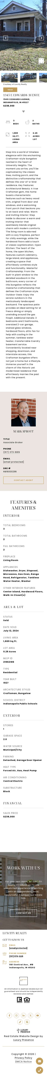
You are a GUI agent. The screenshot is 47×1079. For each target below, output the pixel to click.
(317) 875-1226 (16, 956)
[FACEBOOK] (9, 1015)
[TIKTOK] (20, 1022)
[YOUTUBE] (37, 1015)
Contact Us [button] (23, 913)
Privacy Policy (23, 1057)
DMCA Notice (23, 1061)
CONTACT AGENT (23, 480)
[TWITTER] (30, 1015)
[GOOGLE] (27, 1022)
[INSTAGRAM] (16, 1015)
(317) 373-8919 (11, 452)
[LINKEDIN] (23, 1015)
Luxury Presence (23, 1040)
